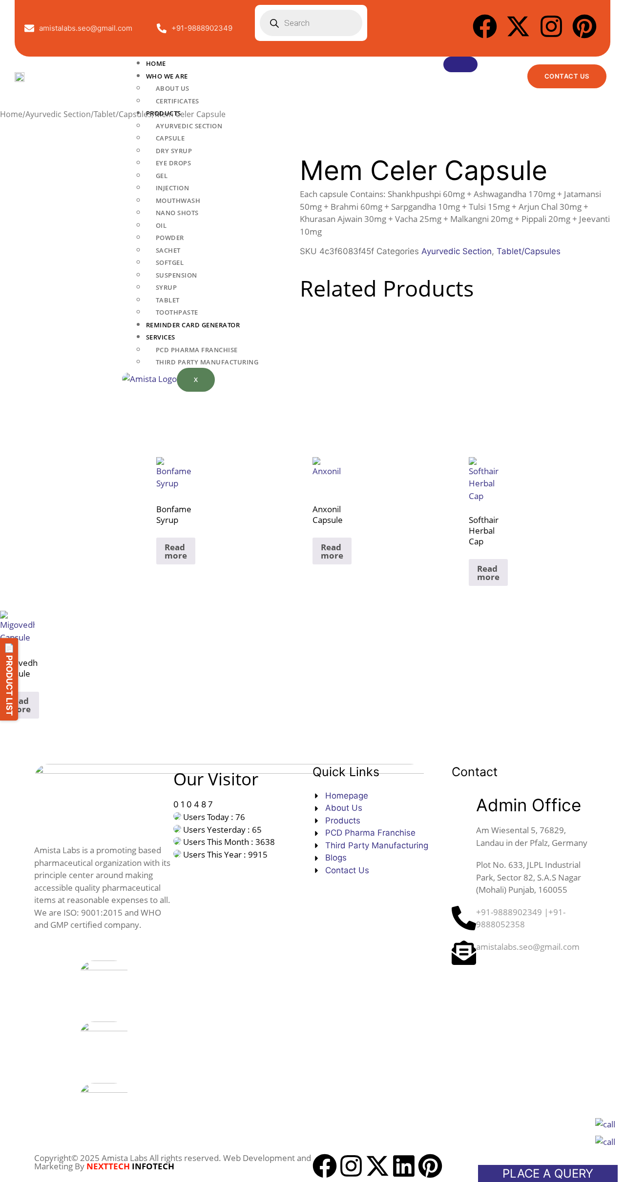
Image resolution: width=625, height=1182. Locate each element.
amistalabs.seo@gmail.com (528, 946)
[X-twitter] (518, 26)
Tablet (168, 300)
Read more (176, 551)
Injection (172, 187)
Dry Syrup (174, 150)
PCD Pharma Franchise (197, 349)
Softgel (170, 262)
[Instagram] (551, 26)
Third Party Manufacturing (207, 362)
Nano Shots (177, 212)
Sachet (168, 250)
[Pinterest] (584, 26)
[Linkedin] (404, 1166)
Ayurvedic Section (189, 125)
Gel (162, 175)
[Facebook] (485, 26)
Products (163, 113)
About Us (172, 88)
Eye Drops (173, 163)
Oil (161, 225)
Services (160, 337)
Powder (170, 237)
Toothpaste (177, 312)
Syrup (166, 287)
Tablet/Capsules (529, 251)
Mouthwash (178, 200)
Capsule (170, 138)
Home (156, 63)
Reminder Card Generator (193, 325)
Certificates (177, 101)
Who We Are (167, 76)
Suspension (176, 275)
